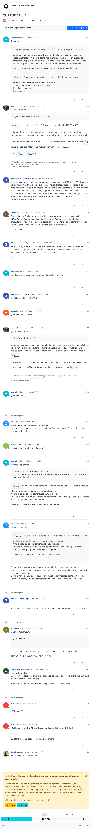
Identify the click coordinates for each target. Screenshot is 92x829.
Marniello (14, 311)
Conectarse (22, 805)
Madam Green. (16, 106)
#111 (87, 422)
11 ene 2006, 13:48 (38, 212)
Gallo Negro (15, 752)
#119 (87, 724)
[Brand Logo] (7, 6)
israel (13, 703)
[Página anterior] (13, 814)
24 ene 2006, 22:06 (36, 444)
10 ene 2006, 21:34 (38, 106)
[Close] (86, 776)
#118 (87, 703)
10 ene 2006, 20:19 (33, 38)
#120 (87, 752)
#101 (87, 38)
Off (4, 20)
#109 (87, 328)
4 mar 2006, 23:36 (31, 703)
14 (67, 815)
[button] (3, 825)
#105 (87, 243)
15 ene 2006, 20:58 (33, 392)
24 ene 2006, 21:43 (32, 422)
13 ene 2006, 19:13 (34, 311)
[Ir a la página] (61, 814)
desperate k (15, 444)
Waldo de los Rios (17, 669)
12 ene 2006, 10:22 (45, 243)
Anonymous (15, 628)
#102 (87, 106)
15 (73, 815)
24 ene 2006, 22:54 (33, 461)
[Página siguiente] (79, 814)
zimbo (13, 422)
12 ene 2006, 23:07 (45, 294)
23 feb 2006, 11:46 (36, 628)
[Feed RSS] (45, 20)
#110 (87, 392)
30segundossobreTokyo (20, 178)
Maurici (14, 38)
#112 (87, 444)
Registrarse (10, 805)
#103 (87, 178)
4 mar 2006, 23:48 (36, 752)
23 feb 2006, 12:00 (40, 669)
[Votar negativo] (82, 99)
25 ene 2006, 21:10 (32, 524)
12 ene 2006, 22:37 (33, 271)
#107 (87, 294)
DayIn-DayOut (16, 212)
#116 (87, 628)
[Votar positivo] (74, 99)
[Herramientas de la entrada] (87, 99)
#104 (87, 212)
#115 (87, 599)
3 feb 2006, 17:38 (45, 599)
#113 (87, 461)
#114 (87, 524)
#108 (87, 311)
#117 (87, 669)
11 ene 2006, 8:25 (45, 178)
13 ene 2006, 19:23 (38, 328)
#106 (87, 271)
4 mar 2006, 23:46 (31, 724)
